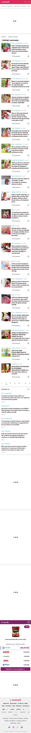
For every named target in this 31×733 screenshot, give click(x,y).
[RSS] (17, 727)
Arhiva (18, 723)
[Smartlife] (22, 712)
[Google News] (21, 727)
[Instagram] (13, 727)
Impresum (5, 718)
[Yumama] (5, 2)
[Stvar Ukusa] (26, 709)
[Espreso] (18, 709)
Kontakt (26, 718)
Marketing (13, 723)
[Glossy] (15, 715)
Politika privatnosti (21, 720)
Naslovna (3, 36)
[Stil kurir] (28, 712)
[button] (16, 56)
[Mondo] (5, 709)
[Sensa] (10, 712)
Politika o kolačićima (10, 720)
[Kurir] (12, 709)
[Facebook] (9, 727)
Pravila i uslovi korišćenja (16, 718)
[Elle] (16, 712)
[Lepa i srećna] (4, 712)
